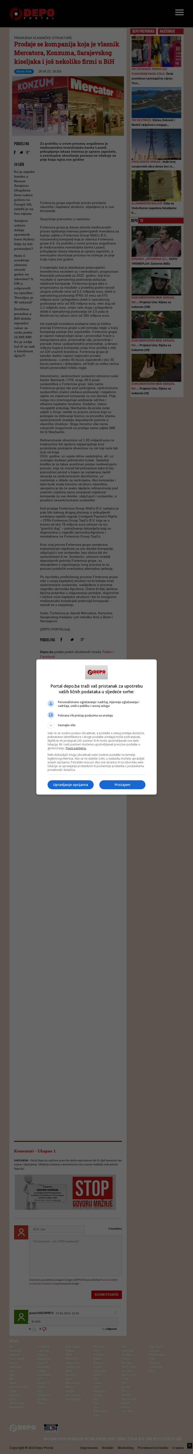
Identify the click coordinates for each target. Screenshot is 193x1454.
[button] (96, 725)
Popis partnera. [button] (76, 748)
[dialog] (96, 727)
